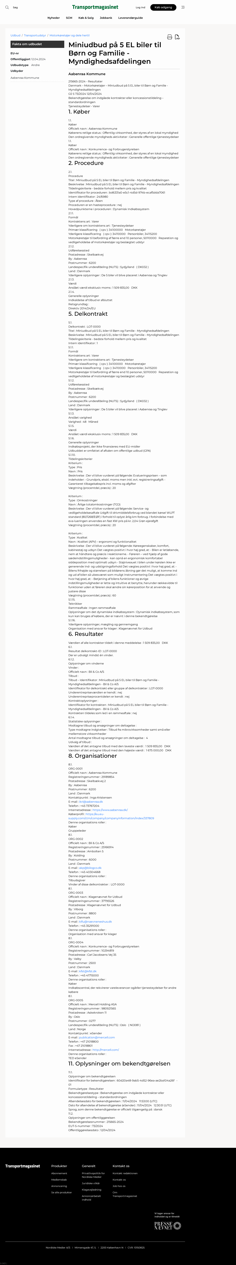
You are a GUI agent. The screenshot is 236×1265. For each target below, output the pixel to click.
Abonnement (59, 1173)
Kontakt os (119, 1179)
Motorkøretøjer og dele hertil (69, 35)
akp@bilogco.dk (90, 868)
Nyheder (54, 17)
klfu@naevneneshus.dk (95, 921)
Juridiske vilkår (91, 1183)
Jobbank (106, 17)
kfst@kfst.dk (88, 971)
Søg (15, 7)
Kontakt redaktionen (125, 1173)
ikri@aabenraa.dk (91, 801)
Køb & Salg (86, 17)
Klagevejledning (91, 1189)
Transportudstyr (35, 35)
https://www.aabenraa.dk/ (110, 810)
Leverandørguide (130, 17)
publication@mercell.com (97, 1037)
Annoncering (59, 1186)
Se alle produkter (61, 1192)
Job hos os (119, 1186)
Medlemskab (59, 1179)
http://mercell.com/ (106, 1049)
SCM (69, 17)
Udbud (15, 35)
